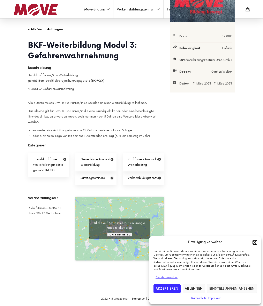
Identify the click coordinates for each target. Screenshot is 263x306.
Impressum (214, 298)
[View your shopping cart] (247, 9)
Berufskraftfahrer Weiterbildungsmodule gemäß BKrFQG (48, 165)
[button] (255, 242)
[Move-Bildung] (35, 9)
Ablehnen (194, 289)
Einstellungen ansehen (232, 289)
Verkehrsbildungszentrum (144, 178)
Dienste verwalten (167, 277)
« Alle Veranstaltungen (45, 29)
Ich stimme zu (120, 234)
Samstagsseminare (93, 178)
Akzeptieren (167, 289)
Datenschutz (198, 298)
